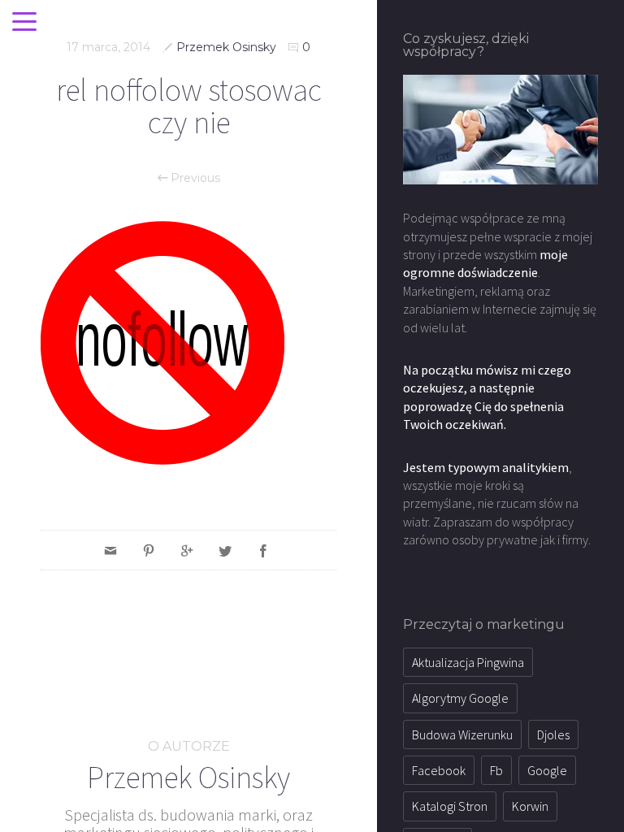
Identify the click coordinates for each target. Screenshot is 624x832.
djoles (553, 734)
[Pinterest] (148, 550)
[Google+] (186, 550)
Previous (193, 177)
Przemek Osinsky (226, 47)
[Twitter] (225, 550)
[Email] (110, 550)
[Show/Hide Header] (24, 23)
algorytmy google (460, 698)
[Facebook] (263, 550)
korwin (530, 806)
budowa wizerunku (462, 734)
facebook (439, 770)
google (547, 770)
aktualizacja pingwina (468, 662)
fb (496, 770)
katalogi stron (450, 806)
